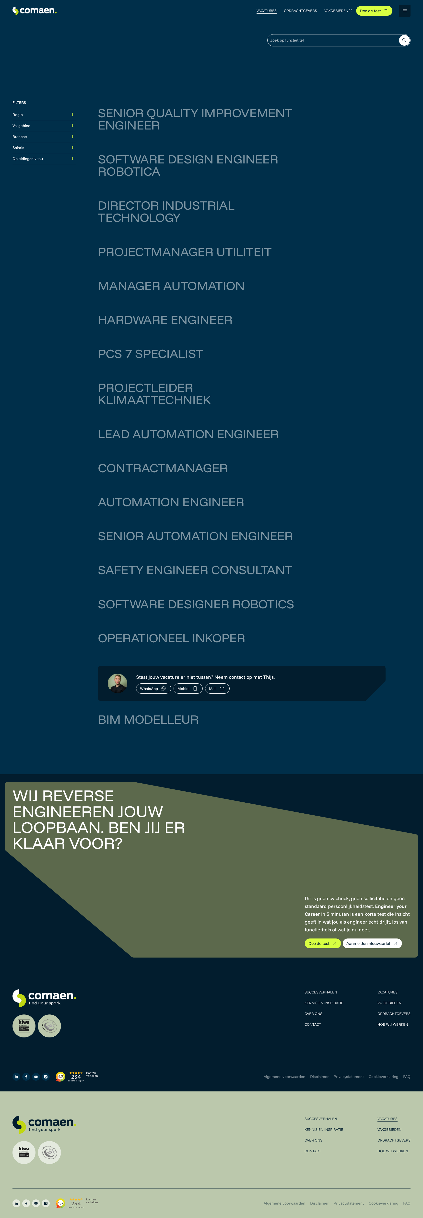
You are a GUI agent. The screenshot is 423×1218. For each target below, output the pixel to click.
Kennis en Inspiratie (324, 1003)
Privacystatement (349, 1076)
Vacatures (267, 10)
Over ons (313, 1013)
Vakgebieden (336, 10)
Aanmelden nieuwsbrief (368, 943)
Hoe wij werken (392, 1024)
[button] (405, 11)
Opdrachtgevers (300, 10)
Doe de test (370, 10)
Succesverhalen (321, 992)
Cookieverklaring (383, 1076)
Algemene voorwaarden (284, 1076)
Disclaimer (319, 1076)
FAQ (407, 1076)
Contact (313, 1024)
